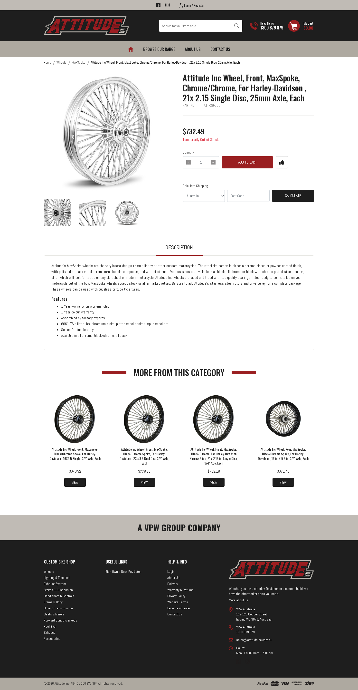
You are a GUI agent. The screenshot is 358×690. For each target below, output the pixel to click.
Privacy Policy (176, 596)
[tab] (179, 249)
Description (179, 247)
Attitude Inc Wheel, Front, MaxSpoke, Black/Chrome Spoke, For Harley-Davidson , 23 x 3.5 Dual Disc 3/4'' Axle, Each (144, 456)
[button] (282, 162)
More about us (238, 600)
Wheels (49, 571)
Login (171, 571)
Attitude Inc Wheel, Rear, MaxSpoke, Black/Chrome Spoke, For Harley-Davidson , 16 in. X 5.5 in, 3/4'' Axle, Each (283, 454)
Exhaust (49, 632)
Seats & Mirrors (54, 614)
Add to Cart (247, 162)
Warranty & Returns (180, 590)
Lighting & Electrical (57, 577)
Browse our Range (159, 49)
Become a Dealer (178, 608)
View (75, 482)
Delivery (172, 584)
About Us (193, 49)
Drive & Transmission (58, 608)
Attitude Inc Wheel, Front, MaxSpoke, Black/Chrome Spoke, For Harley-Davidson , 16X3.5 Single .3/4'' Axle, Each (75, 454)
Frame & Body (53, 602)
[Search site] (236, 26)
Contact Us (220, 49)
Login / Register (194, 5)
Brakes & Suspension (58, 590)
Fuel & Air (50, 626)
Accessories (52, 638)
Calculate (293, 195)
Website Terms (177, 602)
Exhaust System (55, 584)
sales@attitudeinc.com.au (254, 640)
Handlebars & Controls (59, 596)
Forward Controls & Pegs (60, 620)
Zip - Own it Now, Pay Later (123, 571)
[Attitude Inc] (86, 25)
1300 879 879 (271, 27)
